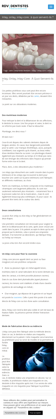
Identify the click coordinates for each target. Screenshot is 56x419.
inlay (34, 70)
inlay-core (42, 70)
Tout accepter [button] (35, 413)
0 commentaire (37, 64)
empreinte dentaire (22, 70)
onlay (49, 70)
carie (11, 70)
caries (36, 96)
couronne (17, 297)
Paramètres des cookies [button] (15, 413)
